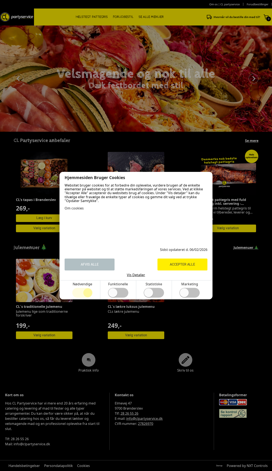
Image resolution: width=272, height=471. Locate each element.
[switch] (118, 293)
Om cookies (74, 208)
